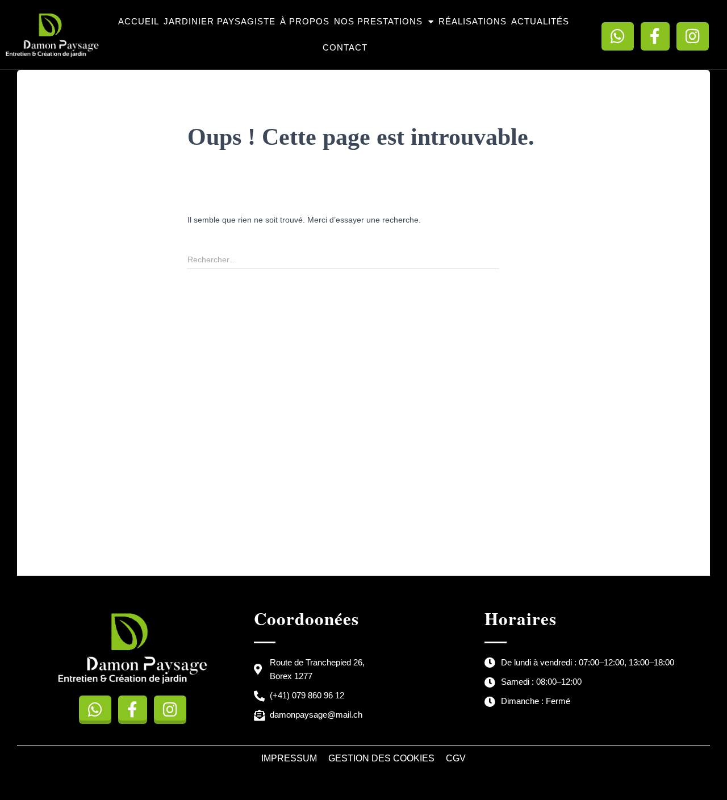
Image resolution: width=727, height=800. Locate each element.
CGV (456, 758)
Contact (345, 47)
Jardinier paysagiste (219, 21)
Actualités (540, 21)
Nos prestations (378, 21)
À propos (304, 21)
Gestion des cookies (381, 758)
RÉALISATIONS (472, 21)
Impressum (289, 758)
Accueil (138, 21)
